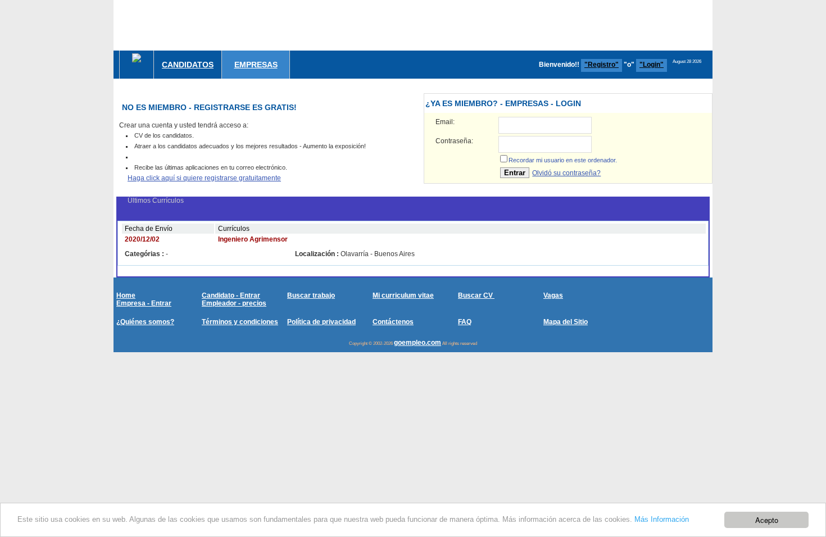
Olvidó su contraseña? (566, 173)
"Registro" (601, 65)
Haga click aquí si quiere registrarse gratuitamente (204, 178)
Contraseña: (454, 141)
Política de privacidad (321, 322)
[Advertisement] (507, 25)
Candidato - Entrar (231, 295)
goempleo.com (417, 343)
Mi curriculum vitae (403, 295)
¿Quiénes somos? (145, 322)
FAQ (464, 322)
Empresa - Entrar (143, 303)
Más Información (661, 519)
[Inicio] (136, 57)
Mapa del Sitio (565, 322)
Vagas (553, 295)
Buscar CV (476, 295)
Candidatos (188, 64)
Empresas (256, 64)
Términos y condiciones (240, 322)
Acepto (766, 520)
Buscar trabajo (311, 295)
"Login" (651, 65)
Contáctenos (393, 322)
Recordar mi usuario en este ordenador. (563, 160)
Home (125, 295)
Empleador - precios (234, 303)
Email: (445, 122)
